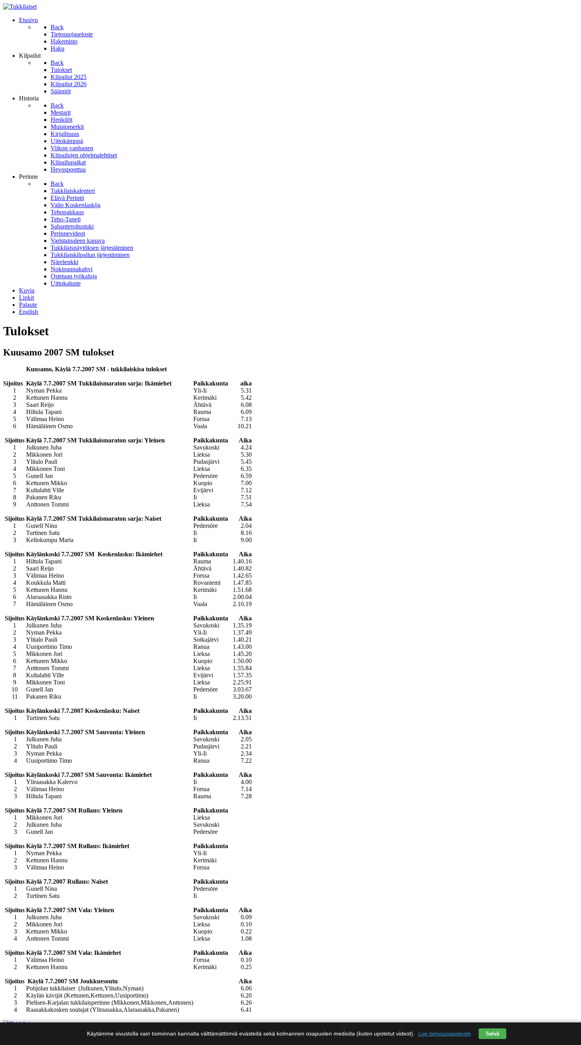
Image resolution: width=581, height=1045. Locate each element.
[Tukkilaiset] (20, 6)
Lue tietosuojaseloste (444, 1033)
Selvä (492, 1034)
